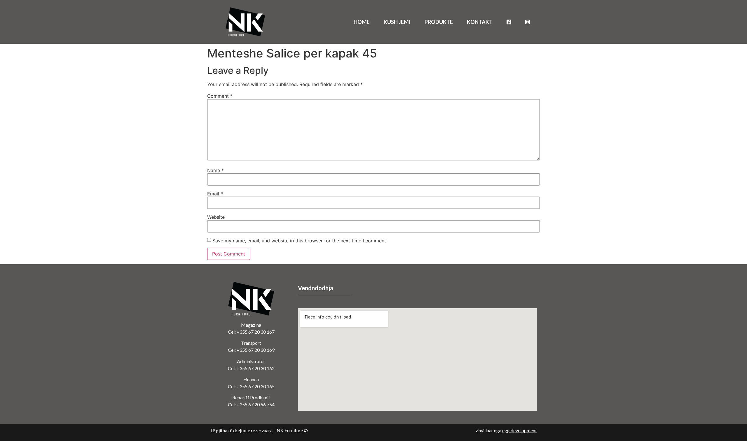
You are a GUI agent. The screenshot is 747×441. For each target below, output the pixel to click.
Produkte (439, 22)
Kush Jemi (397, 22)
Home (362, 22)
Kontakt (480, 22)
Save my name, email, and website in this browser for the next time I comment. (299, 240)
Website (216, 217)
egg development (519, 430)
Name (215, 170)
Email (215, 193)
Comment (220, 96)
